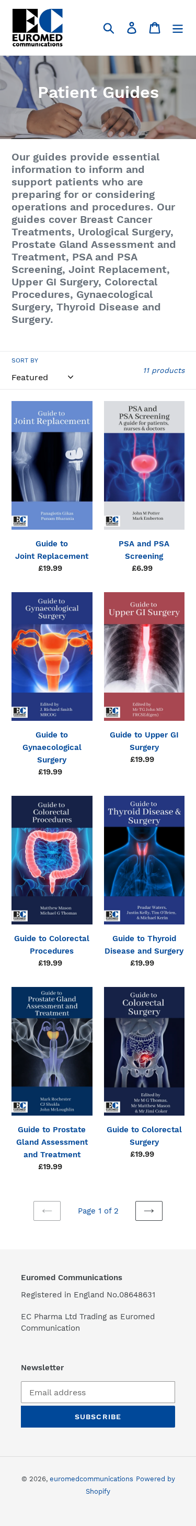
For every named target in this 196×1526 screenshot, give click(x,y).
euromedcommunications (91, 1479)
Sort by (24, 360)
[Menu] (177, 28)
